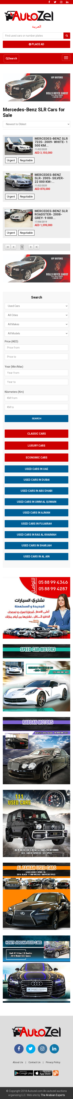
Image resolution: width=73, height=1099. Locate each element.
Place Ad (37, 44)
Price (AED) (11, 341)
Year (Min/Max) (14, 366)
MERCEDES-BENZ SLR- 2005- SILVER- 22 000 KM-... (49, 178)
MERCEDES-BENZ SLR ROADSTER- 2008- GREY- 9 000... (51, 214)
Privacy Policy (53, 1062)
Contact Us (34, 1062)
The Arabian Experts (53, 1095)
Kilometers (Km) (14, 391)
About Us (18, 1062)
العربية (36, 26)
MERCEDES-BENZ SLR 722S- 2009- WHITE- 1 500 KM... (51, 142)
